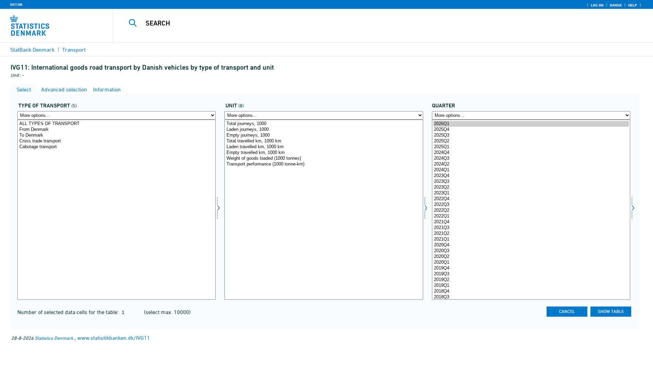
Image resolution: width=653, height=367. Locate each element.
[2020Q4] (531, 245)
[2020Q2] (531, 257)
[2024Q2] (531, 164)
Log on (597, 5)
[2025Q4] (531, 130)
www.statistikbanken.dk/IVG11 (113, 338)
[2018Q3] (531, 297)
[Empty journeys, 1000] (323, 135)
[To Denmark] (116, 135)
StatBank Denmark (32, 50)
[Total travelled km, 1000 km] (323, 141)
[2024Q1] (531, 170)
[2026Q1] (531, 124)
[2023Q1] (531, 193)
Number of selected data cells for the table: (68, 312)
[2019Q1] (531, 286)
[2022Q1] (531, 216)
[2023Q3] (531, 182)
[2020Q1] (531, 262)
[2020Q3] (531, 251)
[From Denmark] (116, 130)
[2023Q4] (531, 176)
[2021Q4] (531, 222)
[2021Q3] (531, 228)
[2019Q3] (531, 274)
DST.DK (16, 4)
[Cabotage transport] (116, 147)
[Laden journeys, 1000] (323, 130)
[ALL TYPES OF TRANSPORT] (116, 124)
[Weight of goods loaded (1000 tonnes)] (323, 158)
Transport (74, 50)
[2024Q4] (531, 153)
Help (632, 5)
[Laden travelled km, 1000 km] (323, 147)
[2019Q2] (531, 280)
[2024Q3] (531, 158)
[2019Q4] (531, 268)
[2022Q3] (531, 205)
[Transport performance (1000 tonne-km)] (323, 164)
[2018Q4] (531, 291)
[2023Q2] (531, 187)
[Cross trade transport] (116, 141)
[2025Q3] (531, 135)
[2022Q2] (531, 210)
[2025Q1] (531, 147)
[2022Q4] (531, 199)
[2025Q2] (531, 141)
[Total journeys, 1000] (323, 124)
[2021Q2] (531, 234)
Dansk (616, 5)
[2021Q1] (531, 239)
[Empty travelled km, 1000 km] (323, 153)
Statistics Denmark (54, 338)
